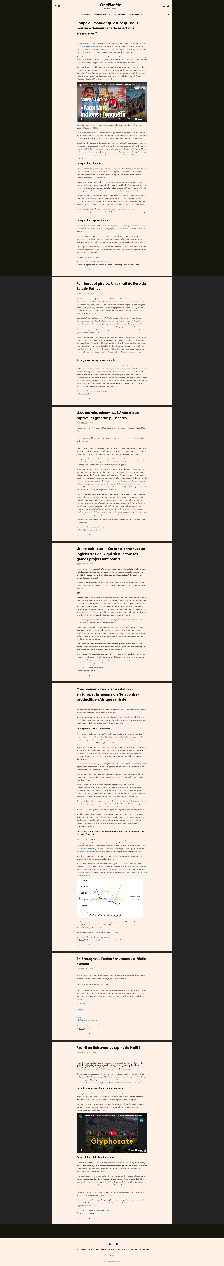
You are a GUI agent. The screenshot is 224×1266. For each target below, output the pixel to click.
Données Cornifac (83, 928)
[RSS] (59, 6)
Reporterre (84, 422)
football (117, 146)
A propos (124, 1249)
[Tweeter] (89, 269)
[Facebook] (55, 6)
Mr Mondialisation (81, 1052)
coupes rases (127, 1185)
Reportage (80, 1009)
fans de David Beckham (95, 191)
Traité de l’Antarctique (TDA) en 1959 (119, 487)
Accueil (87, 14)
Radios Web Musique (114, 1249)
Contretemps (80, 293)
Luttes (79, 1017)
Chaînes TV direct (101, 1249)
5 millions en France (112, 1077)
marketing (93, 257)
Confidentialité (144, 1249)
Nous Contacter (133, 1249)
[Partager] (94, 269)
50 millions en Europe (95, 1077)
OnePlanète (110, 5)
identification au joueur (90, 185)
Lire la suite (81, 1003)
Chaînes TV (121, 14)
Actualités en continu (87, 1249)
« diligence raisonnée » (131, 764)
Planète (78, 38)
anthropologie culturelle (85, 239)
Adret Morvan (136, 1168)
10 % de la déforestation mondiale (135, 709)
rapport (82, 515)
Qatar (108, 43)
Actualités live (102, 14)
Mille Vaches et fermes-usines (87, 1020)
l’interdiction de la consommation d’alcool (116, 49)
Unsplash (109, 1195)
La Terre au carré (124, 438)
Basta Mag (79, 563)
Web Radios (135, 14)
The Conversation (85, 38)
